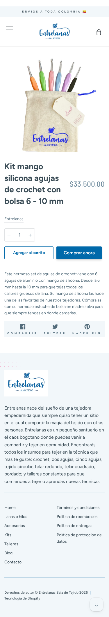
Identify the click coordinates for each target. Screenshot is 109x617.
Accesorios (14, 525)
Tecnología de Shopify (22, 598)
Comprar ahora (79, 252)
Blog (8, 553)
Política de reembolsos (77, 516)
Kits (7, 535)
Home (10, 507)
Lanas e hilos (15, 516)
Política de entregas (74, 525)
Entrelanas (14, 218)
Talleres (11, 544)
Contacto (13, 562)
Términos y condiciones (78, 507)
